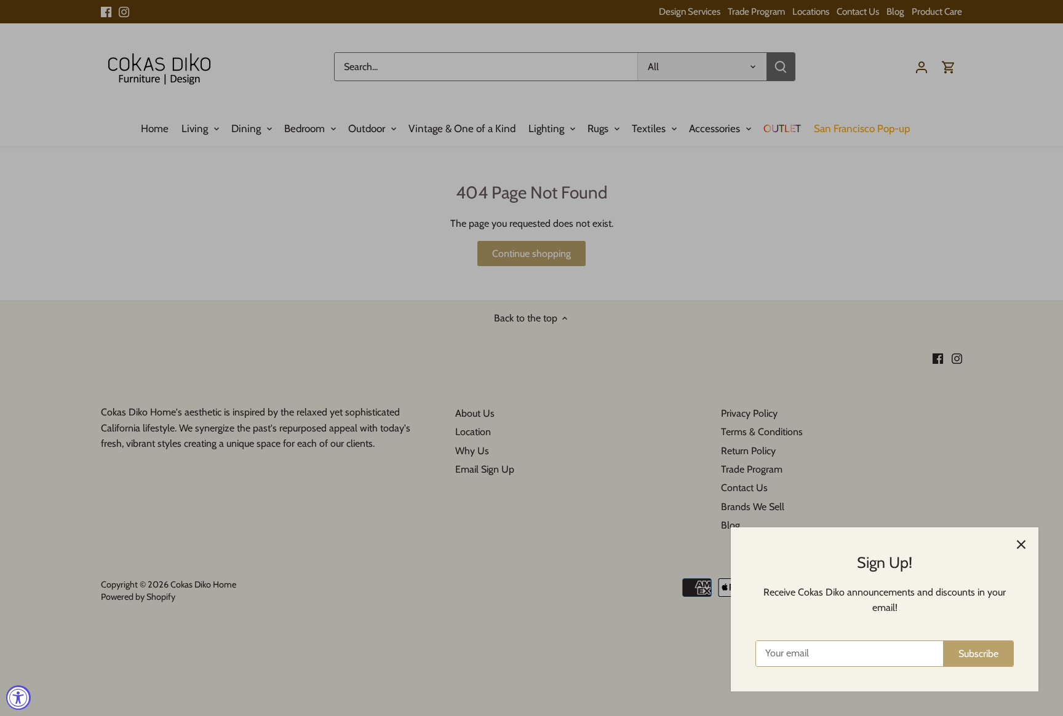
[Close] (1021, 544)
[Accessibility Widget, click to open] (18, 697)
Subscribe (978, 653)
